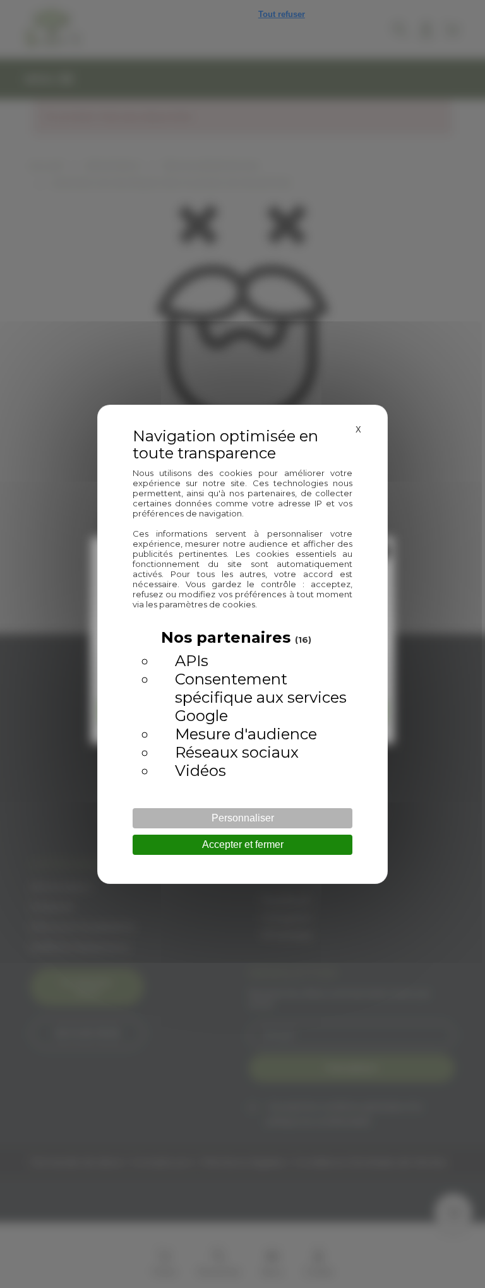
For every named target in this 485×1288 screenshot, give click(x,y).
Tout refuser (281, 14)
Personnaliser (243, 818)
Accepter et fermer (243, 844)
